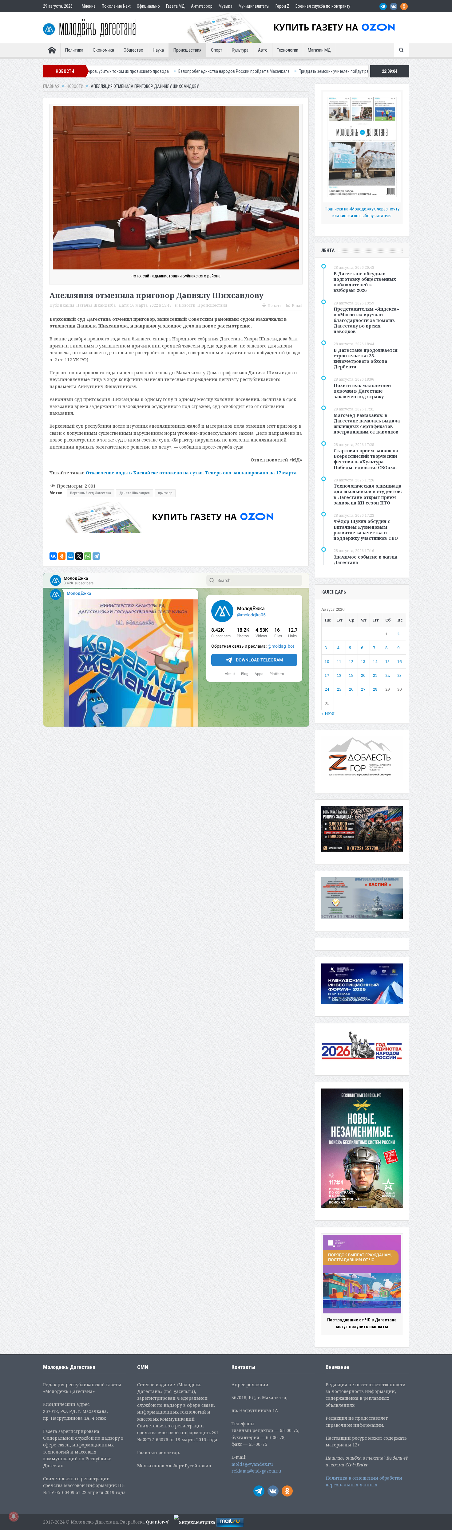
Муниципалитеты (254, 6)
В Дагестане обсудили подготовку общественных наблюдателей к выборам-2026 (365, 282)
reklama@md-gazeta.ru (256, 1471)
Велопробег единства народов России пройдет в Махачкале (136, 71)
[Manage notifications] (13, 1516)
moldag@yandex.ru (252, 1464)
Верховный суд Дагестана (90, 493)
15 (387, 661)
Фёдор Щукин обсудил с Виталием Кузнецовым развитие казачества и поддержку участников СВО (366, 529)
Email (297, 305)
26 (351, 689)
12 (351, 661)
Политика (74, 50)
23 (399, 675)
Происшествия (187, 50)
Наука (158, 50)
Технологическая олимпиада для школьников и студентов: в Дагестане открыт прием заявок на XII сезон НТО (368, 494)
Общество (133, 50)
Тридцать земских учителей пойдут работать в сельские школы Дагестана (270, 71)
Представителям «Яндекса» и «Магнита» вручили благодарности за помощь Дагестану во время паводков (366, 320)
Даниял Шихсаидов (134, 493)
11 (339, 661)
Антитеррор (201, 6)
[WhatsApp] (87, 556)
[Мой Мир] (70, 556)
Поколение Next (116, 6)
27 (363, 689)
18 (339, 675)
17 (327, 675)
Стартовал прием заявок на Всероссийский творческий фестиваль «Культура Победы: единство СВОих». (366, 459)
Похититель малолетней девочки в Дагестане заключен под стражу (362, 390)
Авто (263, 50)
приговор (165, 493)
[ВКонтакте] (53, 556)
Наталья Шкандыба (96, 305)
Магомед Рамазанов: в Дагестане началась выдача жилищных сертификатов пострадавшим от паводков (367, 423)
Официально (148, 6)
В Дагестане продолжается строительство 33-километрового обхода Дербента (366, 358)
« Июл (328, 713)
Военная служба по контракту (322, 6)
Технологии (287, 50)
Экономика (103, 50)
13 (363, 661)
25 (339, 689)
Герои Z (282, 6)
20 (363, 675)
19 (351, 675)
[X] (79, 556)
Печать (275, 305)
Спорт (216, 50)
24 (327, 689)
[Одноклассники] (61, 556)
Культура (240, 50)
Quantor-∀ (157, 1522)
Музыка (225, 6)
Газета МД (175, 6)
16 (399, 661)
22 (387, 675)
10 (327, 661)
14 (375, 661)
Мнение (89, 6)
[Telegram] (96, 556)
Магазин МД (319, 50)
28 (375, 689)
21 (375, 675)
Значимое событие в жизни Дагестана (365, 559)
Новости (187, 305)
